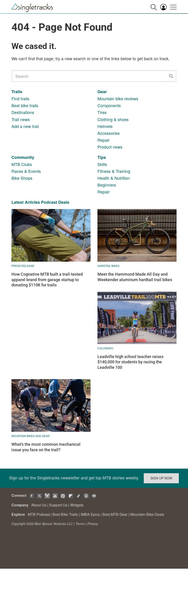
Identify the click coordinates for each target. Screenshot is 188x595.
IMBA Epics (90, 514)
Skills (102, 164)
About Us (38, 505)
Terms (80, 523)
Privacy (92, 523)
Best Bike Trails (65, 514)
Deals (63, 202)
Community (22, 157)
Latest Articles (25, 202)
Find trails (20, 98)
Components (109, 105)
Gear (102, 92)
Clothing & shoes (113, 119)
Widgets (76, 505)
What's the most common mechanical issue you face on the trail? (45, 447)
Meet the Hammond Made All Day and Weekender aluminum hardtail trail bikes (134, 277)
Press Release (22, 266)
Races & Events (26, 171)
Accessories (108, 133)
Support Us (58, 505)
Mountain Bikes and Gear (30, 436)
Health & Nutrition (113, 178)
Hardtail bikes (108, 266)
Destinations (22, 112)
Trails (16, 92)
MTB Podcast (39, 514)
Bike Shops (21, 178)
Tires (102, 112)
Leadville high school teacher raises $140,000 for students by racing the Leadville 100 (130, 362)
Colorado (105, 348)
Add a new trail (25, 126)
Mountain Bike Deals (147, 514)
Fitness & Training (113, 171)
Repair (103, 140)
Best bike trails (24, 105)
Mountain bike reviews (117, 98)
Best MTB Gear (114, 514)
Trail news (20, 119)
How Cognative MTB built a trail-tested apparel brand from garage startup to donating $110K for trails (47, 279)
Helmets (105, 126)
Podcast (49, 202)
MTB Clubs (21, 164)
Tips (101, 157)
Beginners (106, 185)
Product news (109, 147)
